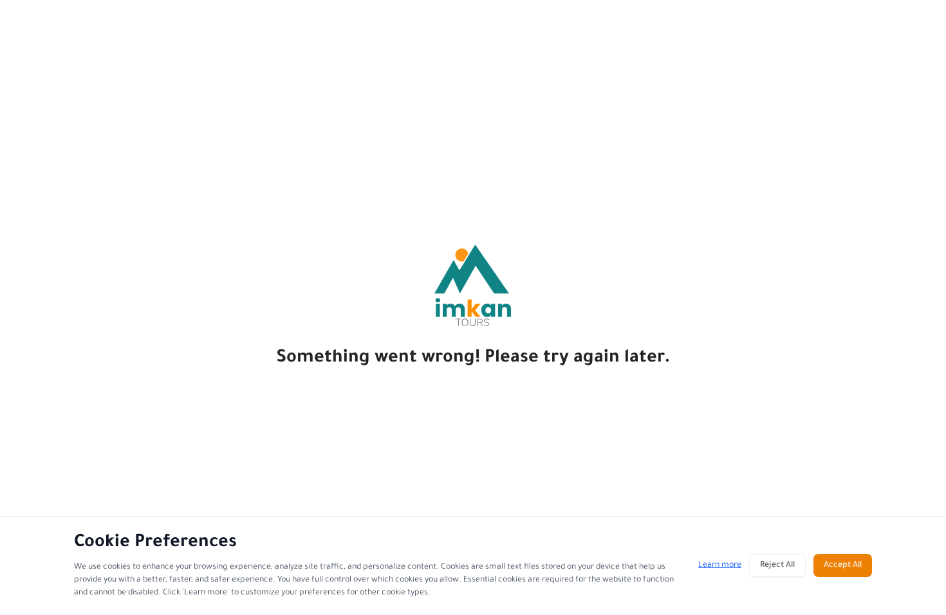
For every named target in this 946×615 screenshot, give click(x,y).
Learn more (719, 565)
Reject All (777, 565)
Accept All (843, 565)
